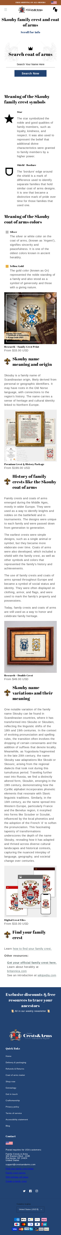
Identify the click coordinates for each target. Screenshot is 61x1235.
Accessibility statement (17, 1119)
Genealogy (11, 1088)
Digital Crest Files (14, 920)
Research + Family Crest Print (21, 346)
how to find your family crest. (32, 948)
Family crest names (16, 1173)
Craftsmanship (13, 1100)
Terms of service (14, 1113)
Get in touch (12, 1094)
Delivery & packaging (16, 1062)
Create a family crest (16, 1181)
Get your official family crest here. (32, 962)
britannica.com (17, 971)
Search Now (30, 73)
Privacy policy (12, 1107)
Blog (8, 1126)
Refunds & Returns (15, 1069)
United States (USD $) (28, 1209)
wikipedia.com (47, 975)
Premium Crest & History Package (24, 464)
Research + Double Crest (18, 675)
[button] (6, 9)
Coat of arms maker (15, 1075)
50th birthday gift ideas (17, 1177)
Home (8, 1056)
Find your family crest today (20, 1168)
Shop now (10, 1081)
